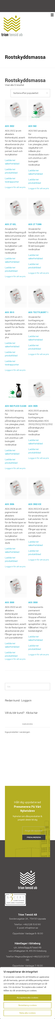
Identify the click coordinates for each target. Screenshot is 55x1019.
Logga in (26, 700)
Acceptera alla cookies (27, 997)
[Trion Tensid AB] (12, 25)
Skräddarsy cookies (27, 1005)
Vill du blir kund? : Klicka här (21, 713)
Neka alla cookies (27, 1013)
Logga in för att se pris (15, 187)
